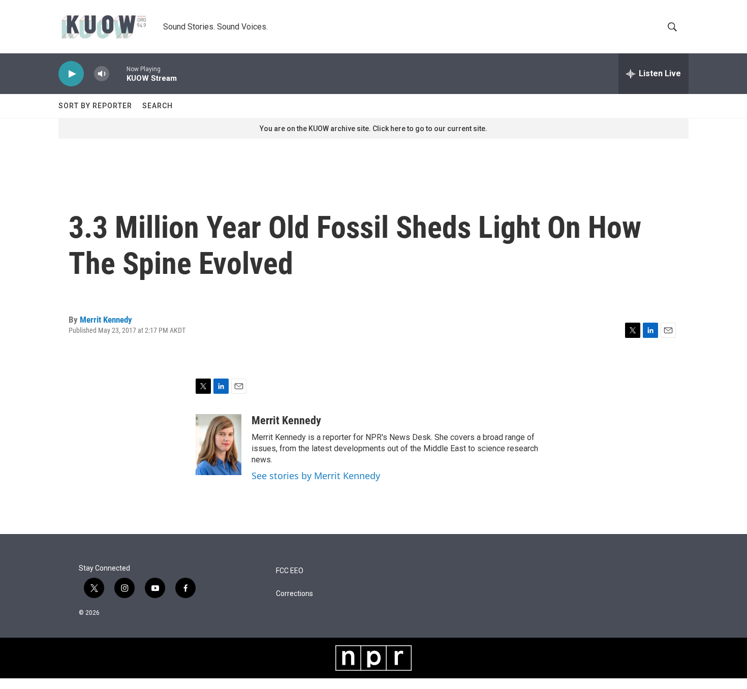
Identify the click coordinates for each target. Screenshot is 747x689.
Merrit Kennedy (106, 320)
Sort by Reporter (95, 106)
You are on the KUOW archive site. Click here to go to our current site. (373, 128)
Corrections (294, 594)
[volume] (101, 73)
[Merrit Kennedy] (218, 444)
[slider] (117, 73)
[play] (71, 74)
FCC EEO (289, 571)
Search (157, 106)
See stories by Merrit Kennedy (316, 475)
